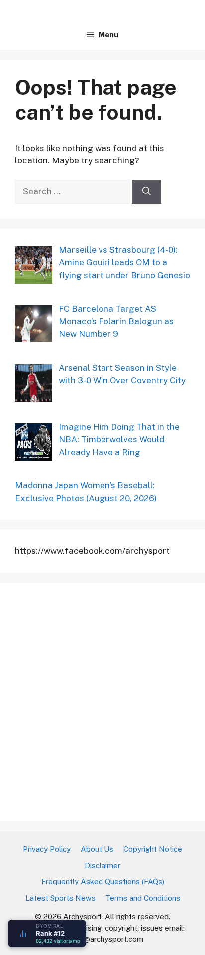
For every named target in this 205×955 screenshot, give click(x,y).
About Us (97, 849)
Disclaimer (102, 865)
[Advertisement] (102, 700)
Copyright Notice (152, 849)
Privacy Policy (47, 849)
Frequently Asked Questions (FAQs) (102, 881)
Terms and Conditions (142, 898)
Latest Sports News (60, 898)
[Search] (146, 192)
